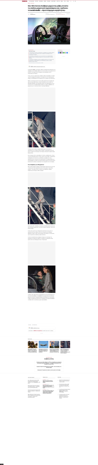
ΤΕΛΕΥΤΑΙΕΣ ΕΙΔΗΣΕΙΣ (31, 377)
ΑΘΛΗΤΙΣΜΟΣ (53, 1)
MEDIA (62, 1)
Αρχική (29, 3)
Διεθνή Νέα (32, 3)
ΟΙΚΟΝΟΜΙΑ (41, 1)
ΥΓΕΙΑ (65, 1)
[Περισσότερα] (71, 1)
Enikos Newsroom (32, 14)
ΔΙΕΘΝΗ (45, 1)
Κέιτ (34, 69)
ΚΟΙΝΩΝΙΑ (48, 1)
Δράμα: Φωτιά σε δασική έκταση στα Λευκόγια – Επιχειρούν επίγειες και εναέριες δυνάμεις (64, 381)
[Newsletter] (75, 1)
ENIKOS (24, 1)
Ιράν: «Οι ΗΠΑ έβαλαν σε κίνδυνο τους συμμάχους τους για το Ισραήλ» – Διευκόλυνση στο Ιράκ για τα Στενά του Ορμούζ (65, 351)
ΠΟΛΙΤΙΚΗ (36, 1)
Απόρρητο (2, 464)
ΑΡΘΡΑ (68, 1)
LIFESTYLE (58, 1)
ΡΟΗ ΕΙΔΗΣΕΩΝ (31, 1)
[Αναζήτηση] (73, 1)
